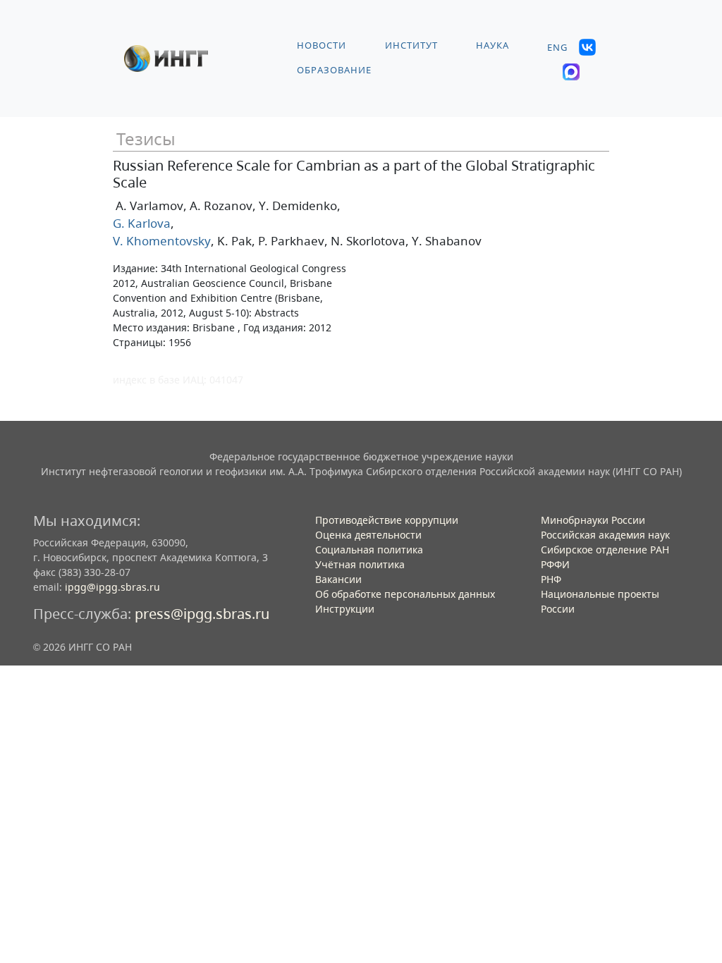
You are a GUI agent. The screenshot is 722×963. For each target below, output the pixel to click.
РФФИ (555, 564)
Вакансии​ (338, 579)
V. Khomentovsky (162, 241)
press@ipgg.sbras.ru (202, 613)
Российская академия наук (605, 534)
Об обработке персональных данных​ (405, 594)
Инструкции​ (344, 608)
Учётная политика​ (360, 564)
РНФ (551, 579)
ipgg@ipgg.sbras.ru (112, 587)
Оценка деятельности (368, 534)
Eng (557, 48)
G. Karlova (142, 223)
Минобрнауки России (593, 520)
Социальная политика (369, 549)
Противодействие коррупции (386, 520)
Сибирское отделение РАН (605, 549)
